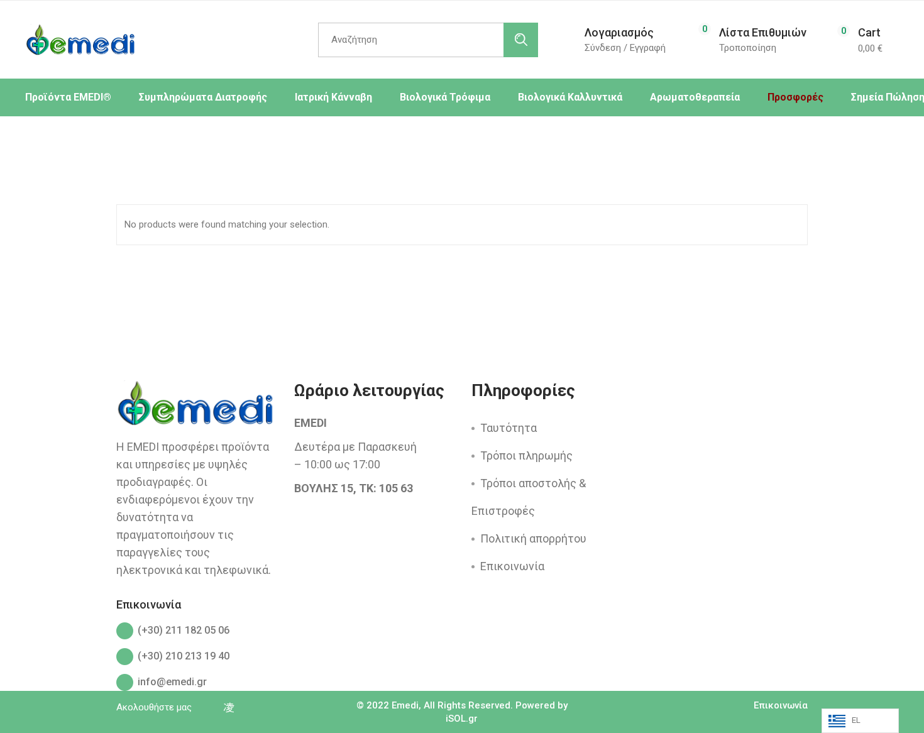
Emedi (405, 705)
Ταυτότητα (508, 427)
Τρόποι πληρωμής (526, 455)
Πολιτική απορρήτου (533, 538)
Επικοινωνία (512, 566)
